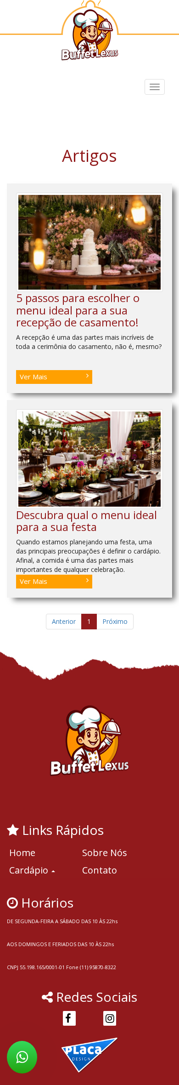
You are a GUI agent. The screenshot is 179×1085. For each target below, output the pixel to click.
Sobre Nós (104, 852)
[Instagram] (109, 1018)
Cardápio (29, 870)
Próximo (115, 621)
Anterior (64, 621)
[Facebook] (69, 1018)
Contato (99, 870)
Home (22, 852)
